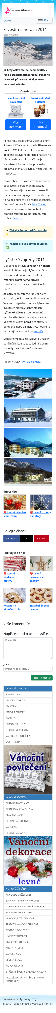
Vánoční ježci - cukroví (20, 918)
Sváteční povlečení (17, 930)
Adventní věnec (15, 948)
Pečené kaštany (15, 832)
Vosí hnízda (13, 741)
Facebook (11, 538)
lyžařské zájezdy (30, 362)
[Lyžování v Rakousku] (28, 383)
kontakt (48, 1003)
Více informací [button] (15, 124)
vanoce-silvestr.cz (30, 1003)
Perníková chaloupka (19, 809)
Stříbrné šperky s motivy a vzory (26, 971)
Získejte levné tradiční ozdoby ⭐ (26, 232)
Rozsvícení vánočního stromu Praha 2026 (25, 979)
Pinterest (41, 538)
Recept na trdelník (17, 821)
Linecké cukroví (16, 700)
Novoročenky (14, 965)
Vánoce (17, 218)
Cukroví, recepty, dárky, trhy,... (21, 999)
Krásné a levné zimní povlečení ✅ (27, 245)
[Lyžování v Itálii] (28, 412)
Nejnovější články (17, 888)
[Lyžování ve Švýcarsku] (28, 442)
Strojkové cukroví (17, 730)
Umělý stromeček (17, 936)
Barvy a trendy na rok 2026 (22, 900)
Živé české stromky (17, 942)
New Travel (38, 204)
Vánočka (11, 827)
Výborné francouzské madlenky (26, 906)
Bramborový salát (17, 803)
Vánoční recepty (16, 797)
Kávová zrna (13, 694)
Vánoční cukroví (16, 688)
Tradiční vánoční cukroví (22, 924)
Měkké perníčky (15, 712)
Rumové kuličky (16, 724)
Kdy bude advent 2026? (19, 912)
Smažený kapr (14, 815)
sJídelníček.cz (14, 959)
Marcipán (12, 706)
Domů (7, 20)
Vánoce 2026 (13, 954)
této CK (38, 331)
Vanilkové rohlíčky (18, 736)
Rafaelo (11, 718)
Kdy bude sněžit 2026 (18, 894)
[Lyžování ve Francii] (28, 471)
